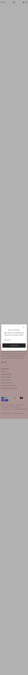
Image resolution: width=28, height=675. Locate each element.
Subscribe (14, 345)
